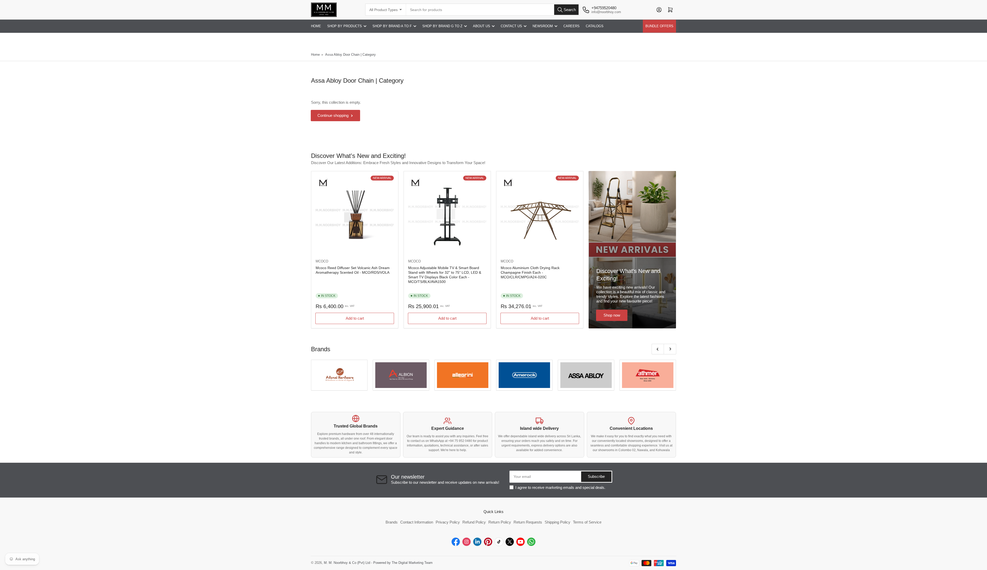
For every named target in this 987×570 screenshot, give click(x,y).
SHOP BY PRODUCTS (344, 26)
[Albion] (401, 375)
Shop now (612, 315)
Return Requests (528, 522)
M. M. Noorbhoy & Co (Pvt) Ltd (347, 563)
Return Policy (499, 522)
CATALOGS (595, 26)
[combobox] (492, 10)
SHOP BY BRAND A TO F (392, 26)
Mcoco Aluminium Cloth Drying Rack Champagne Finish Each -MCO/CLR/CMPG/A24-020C (530, 272)
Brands (392, 522)
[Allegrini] (462, 375)
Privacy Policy (448, 522)
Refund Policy (474, 522)
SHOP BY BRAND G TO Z (442, 26)
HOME (316, 26)
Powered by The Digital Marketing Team (403, 563)
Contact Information (416, 522)
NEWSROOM (543, 26)
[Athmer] (647, 375)
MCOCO (322, 261)
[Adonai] (339, 375)
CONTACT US (511, 26)
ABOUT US (481, 26)
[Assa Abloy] (586, 375)
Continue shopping (333, 115)
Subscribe (596, 476)
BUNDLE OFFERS (659, 26)
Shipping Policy (557, 522)
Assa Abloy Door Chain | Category (350, 54)
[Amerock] (524, 375)
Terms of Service (587, 522)
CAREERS (571, 26)
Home (315, 54)
